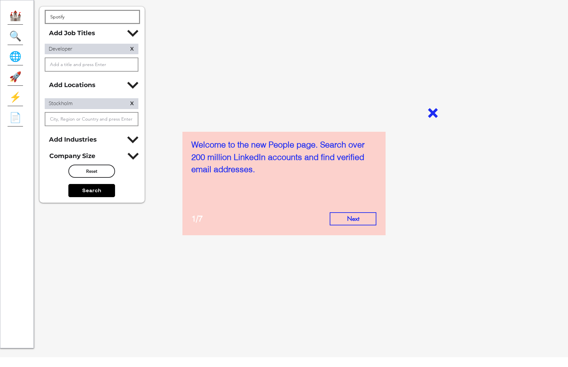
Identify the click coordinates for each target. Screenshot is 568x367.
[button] (433, 113)
